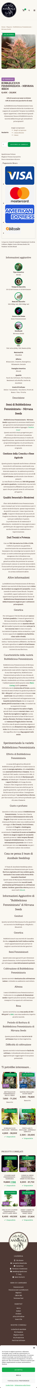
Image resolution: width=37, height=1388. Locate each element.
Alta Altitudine (18, 1316)
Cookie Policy (10, 1385)
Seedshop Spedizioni (20, 1271)
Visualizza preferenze (18, 1380)
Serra (19, 1308)
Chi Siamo (19, 1260)
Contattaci (20, 1266)
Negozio (9, 27)
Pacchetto (4, 132)
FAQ (19, 1274)
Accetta (19, 1369)
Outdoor (19, 1313)
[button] (34, 1348)
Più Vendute (18, 1332)
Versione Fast (18, 1298)
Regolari (18, 1292)
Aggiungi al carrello (19, 144)
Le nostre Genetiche (20, 1263)
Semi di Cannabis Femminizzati (19, 242)
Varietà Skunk (12, 246)
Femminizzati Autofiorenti (18, 1290)
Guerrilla (18, 1319)
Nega (18, 1375)
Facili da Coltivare (18, 1340)
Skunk (22, 890)
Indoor (18, 1311)
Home (3, 27)
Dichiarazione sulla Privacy (22, 1385)
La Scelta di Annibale (18, 1329)
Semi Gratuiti (20, 1277)
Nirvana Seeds (22, 244)
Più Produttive (18, 1337)
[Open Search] (29, 10)
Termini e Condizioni (19, 1268)
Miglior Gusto (12, 244)
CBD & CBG (18, 1295)
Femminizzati (18, 1287)
